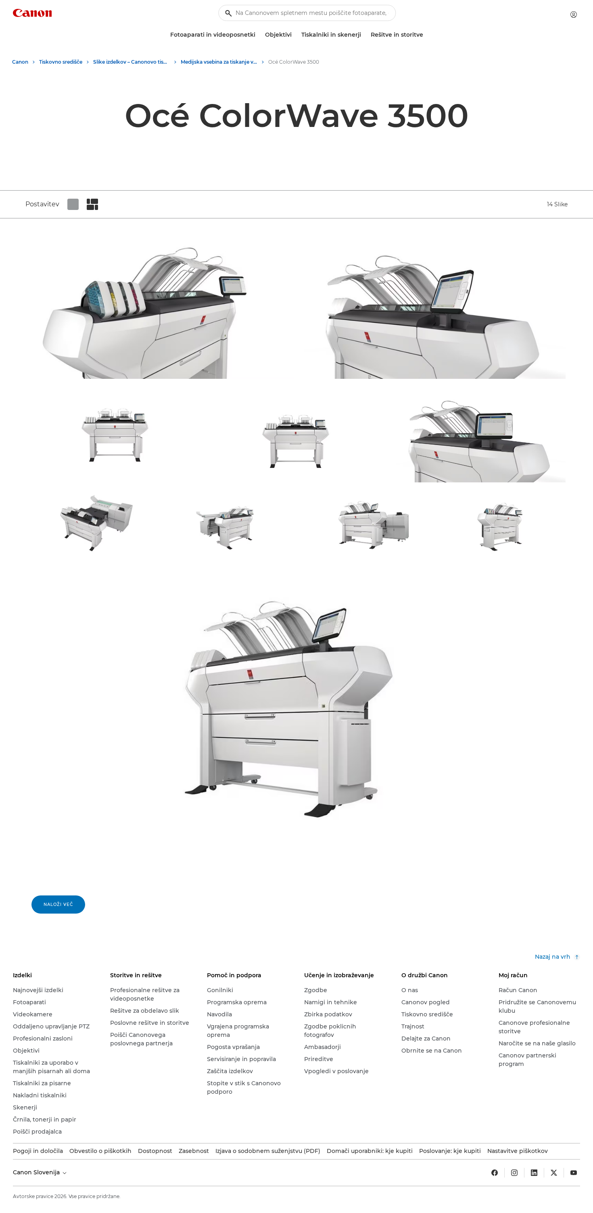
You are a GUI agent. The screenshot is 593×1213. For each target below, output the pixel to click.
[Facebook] (494, 1172)
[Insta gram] (514, 1172)
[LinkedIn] (534, 1172)
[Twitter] (554, 1172)
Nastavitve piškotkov (517, 1151)
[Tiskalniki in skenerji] (364, 35)
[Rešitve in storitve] (426, 35)
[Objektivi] (295, 35)
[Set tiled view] (73, 204)
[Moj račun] (573, 14)
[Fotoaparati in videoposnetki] (258, 35)
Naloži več (58, 904)
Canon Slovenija (37, 1172)
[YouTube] (573, 1172)
